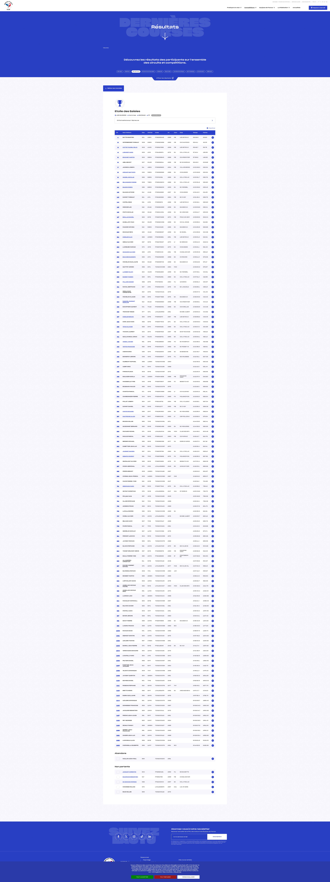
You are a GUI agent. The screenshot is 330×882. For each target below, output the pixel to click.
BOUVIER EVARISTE (129, 257)
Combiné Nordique (179, 71)
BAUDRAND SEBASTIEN (130, 777)
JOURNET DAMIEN (128, 451)
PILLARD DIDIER (128, 282)
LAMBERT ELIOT (128, 272)
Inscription (217, 836)
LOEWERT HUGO (128, 152)
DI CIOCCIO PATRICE (129, 782)
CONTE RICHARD (128, 411)
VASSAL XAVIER (128, 341)
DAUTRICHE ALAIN (129, 416)
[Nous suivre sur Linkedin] (326, 2)
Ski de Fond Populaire (148, 71)
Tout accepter (142, 877)
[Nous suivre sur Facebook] (318, 2)
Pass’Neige (147, 860)
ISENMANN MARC (128, 486)
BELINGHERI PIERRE (129, 182)
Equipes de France (266, 7)
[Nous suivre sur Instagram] (322, 2)
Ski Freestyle (190, 71)
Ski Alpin (119, 71)
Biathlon (127, 71)
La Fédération (283, 7)
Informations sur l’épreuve (128, 120)
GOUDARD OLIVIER (129, 252)
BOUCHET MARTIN (128, 157)
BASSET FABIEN (128, 277)
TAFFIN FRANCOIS (129, 346)
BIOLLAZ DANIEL (128, 217)
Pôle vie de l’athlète (185, 860)
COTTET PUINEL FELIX (130, 147)
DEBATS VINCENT (128, 456)
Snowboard (200, 71)
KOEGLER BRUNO (128, 316)
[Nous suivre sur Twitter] (320, 2)
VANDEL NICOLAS (128, 177)
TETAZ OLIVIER (128, 326)
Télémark (209, 71)
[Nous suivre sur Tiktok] (324, 2)
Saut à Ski (168, 71)
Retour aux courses (114, 88)
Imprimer (212, 128)
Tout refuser (165, 877)
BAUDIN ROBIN (128, 187)
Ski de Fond (136, 71)
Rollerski (159, 71)
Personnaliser (188, 877)
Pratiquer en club (233, 7)
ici (180, 844)
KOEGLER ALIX (127, 237)
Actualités (296, 7)
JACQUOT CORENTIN (129, 772)
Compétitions (249, 7)
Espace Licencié (319, 7)
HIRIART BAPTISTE (129, 172)
